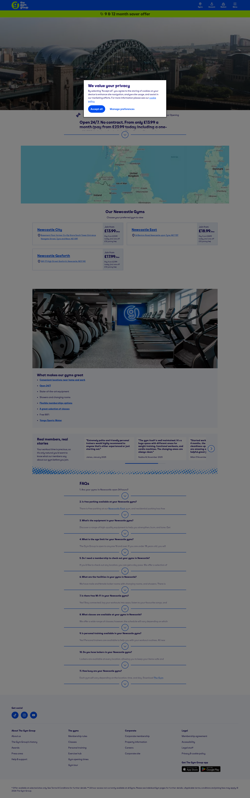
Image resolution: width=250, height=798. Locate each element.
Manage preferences (122, 109)
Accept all (97, 109)
